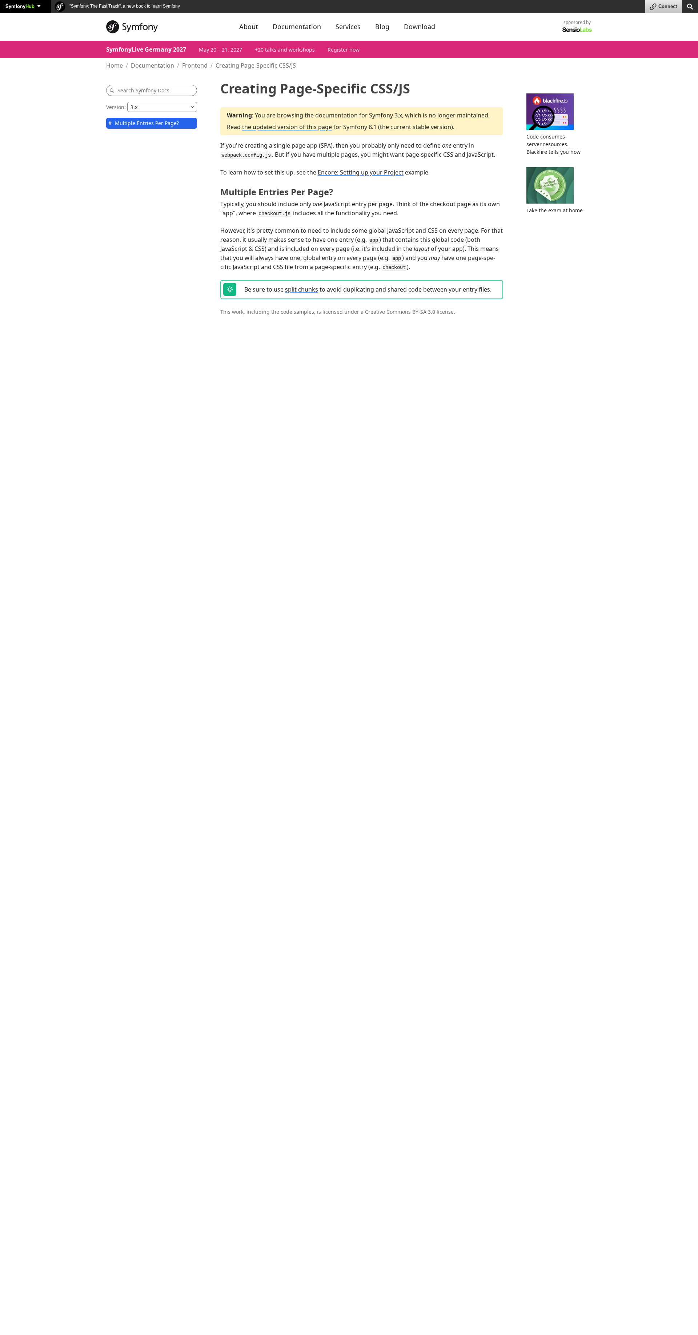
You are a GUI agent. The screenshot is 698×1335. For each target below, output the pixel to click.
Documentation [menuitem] (297, 26)
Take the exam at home (554, 210)
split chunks (301, 289)
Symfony (20, 6)
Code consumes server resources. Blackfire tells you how (553, 144)
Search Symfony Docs (143, 90)
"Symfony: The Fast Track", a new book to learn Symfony (124, 6)
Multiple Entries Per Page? (147, 123)
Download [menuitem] (419, 26)
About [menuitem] (248, 26)
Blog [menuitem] (382, 26)
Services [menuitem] (348, 26)
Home (114, 65)
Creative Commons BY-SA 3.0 (400, 311)
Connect (667, 6)
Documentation (152, 65)
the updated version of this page (287, 127)
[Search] (690, 6)
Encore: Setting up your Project (361, 172)
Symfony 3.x (385, 115)
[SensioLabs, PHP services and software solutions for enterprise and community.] (577, 29)
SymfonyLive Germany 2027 (146, 49)
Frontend (195, 65)
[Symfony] (166, 27)
